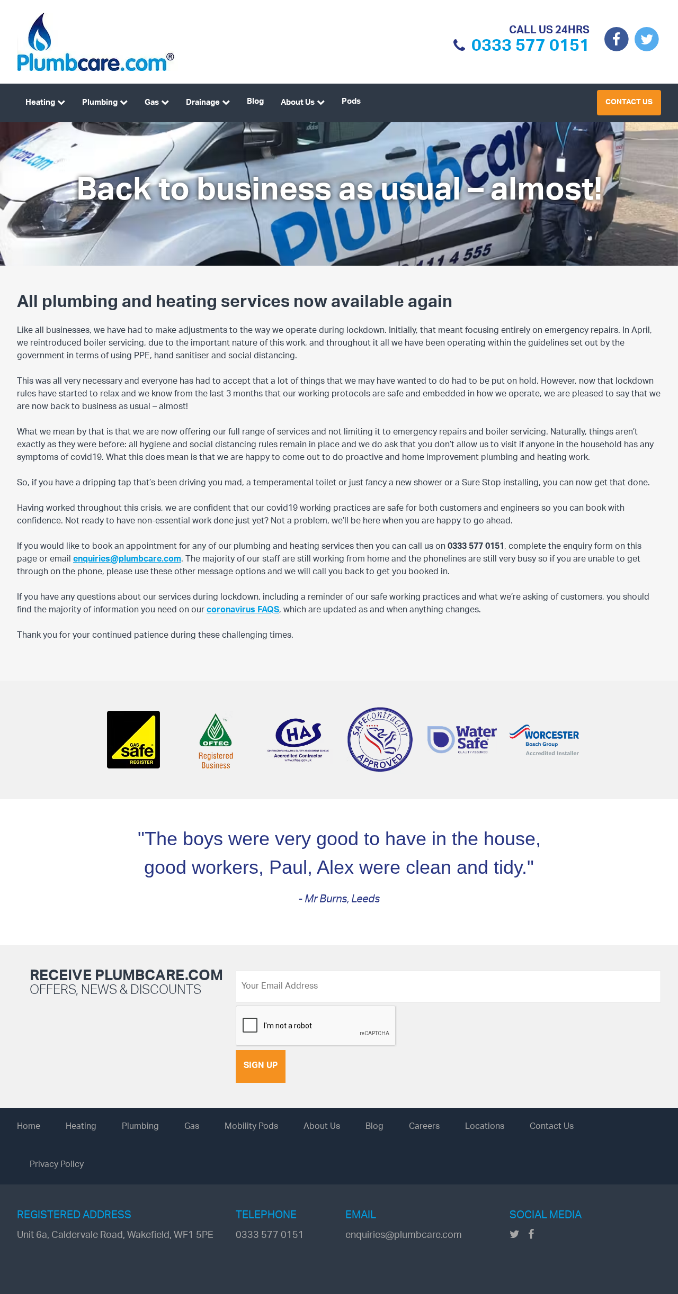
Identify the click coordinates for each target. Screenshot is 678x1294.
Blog (255, 102)
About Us (298, 103)
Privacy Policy (57, 1165)
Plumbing (100, 103)
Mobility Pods (251, 1127)
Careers (424, 1127)
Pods (351, 102)
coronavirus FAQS (243, 610)
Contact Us (629, 102)
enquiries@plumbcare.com (127, 559)
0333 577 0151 (530, 48)
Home (28, 1127)
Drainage (203, 103)
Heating (40, 103)
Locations (484, 1127)
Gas (152, 103)
